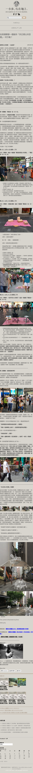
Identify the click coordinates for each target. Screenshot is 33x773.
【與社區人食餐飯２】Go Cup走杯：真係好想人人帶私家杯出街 (16, 725)
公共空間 (4, 712)
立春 (18, 686)
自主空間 (17, 712)
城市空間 (8, 712)
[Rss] (19, 14)
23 (24, 757)
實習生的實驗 (8, 710)
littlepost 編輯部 (5, 708)
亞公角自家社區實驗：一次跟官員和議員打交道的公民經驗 (15, 732)
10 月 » (5, 761)
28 (14, 758)
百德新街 (13, 712)
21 (14, 757)
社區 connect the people (17, 710)
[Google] (16, 14)
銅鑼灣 (25, 712)
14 (14, 755)
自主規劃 (22, 712)
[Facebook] (14, 14)
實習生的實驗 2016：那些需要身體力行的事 (17, 629)
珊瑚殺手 (11, 686)
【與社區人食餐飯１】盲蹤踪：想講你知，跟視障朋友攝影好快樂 (16, 728)
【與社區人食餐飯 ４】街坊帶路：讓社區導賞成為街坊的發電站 (16, 723)
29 (19, 758)
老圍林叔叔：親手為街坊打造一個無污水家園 (12, 730)
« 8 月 (1, 761)
